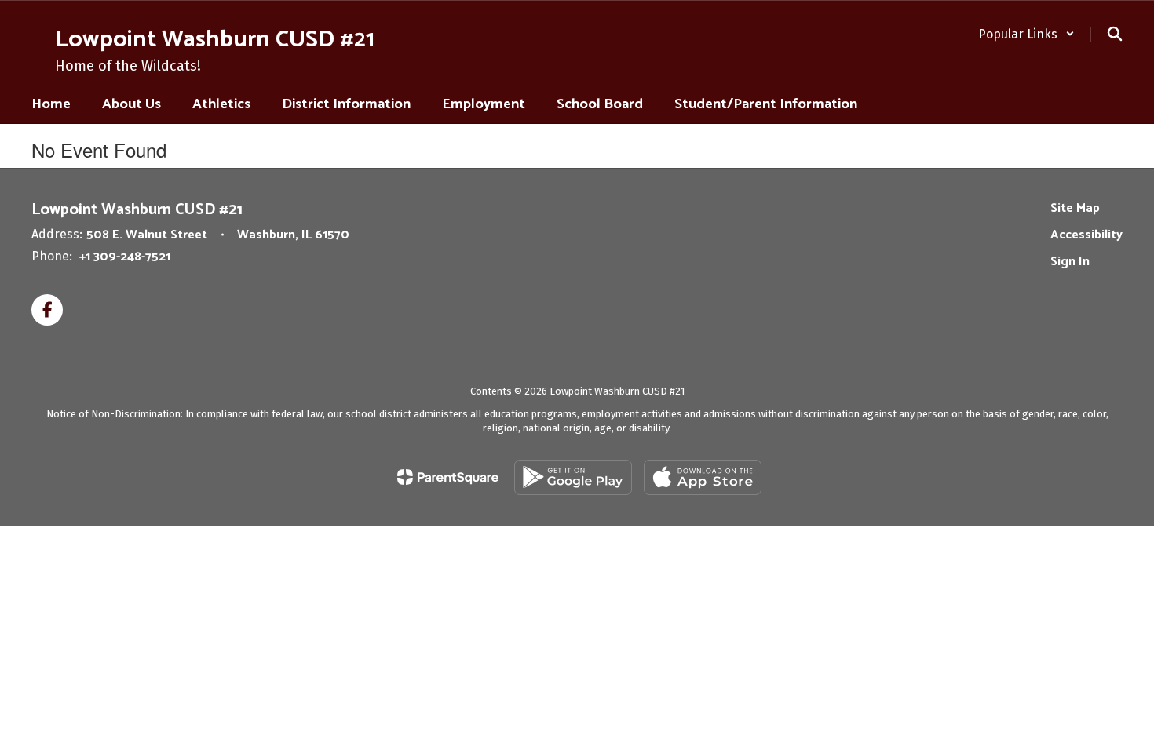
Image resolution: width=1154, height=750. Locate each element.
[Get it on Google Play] (573, 477)
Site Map (1075, 208)
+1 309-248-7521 (124, 257)
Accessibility (1086, 235)
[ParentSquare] (447, 477)
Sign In (1070, 261)
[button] (1026, 34)
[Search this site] (1115, 34)
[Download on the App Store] (702, 477)
